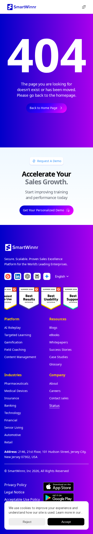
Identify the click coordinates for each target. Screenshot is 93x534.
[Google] (46, 276)
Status (54, 405)
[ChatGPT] (27, 276)
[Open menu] (84, 7)
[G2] (7, 276)
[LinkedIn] (17, 276)
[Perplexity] (37, 276)
